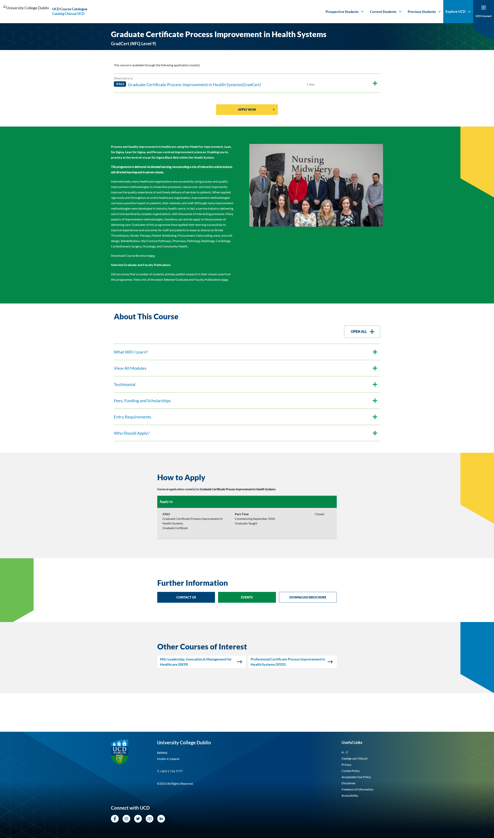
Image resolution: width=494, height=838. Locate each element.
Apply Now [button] (247, 109)
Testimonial (124, 384)
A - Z (345, 752)
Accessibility (350, 795)
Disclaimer (349, 783)
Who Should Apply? (132, 433)
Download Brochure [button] (307, 597)
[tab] (247, 477)
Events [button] (247, 597)
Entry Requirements (132, 416)
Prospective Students (342, 11)
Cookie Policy (351, 771)
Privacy (346, 764)
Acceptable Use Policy (356, 777)
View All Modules (130, 368)
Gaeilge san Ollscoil (354, 758)
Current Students (383, 11)
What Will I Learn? (131, 351)
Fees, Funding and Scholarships (142, 400)
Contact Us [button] (186, 597)
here (152, 255)
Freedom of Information (357, 789)
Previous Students (422, 11)
